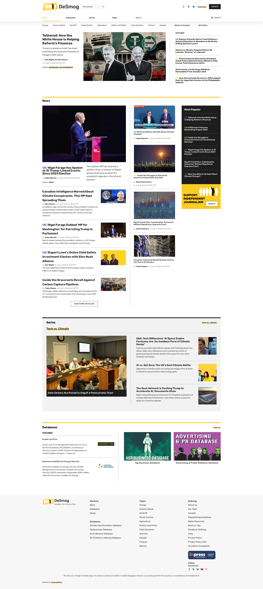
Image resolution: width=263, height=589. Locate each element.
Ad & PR (143, 513)
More (138, 18)
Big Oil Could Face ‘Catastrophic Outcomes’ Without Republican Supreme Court (154, 223)
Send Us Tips (194, 525)
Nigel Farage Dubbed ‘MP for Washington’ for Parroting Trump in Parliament (67, 229)
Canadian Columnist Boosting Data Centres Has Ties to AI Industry (154, 261)
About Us (192, 505)
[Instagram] (206, 569)
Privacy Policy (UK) (197, 542)
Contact (192, 513)
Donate (214, 6)
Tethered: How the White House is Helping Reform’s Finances (200, 118)
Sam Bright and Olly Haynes (56, 60)
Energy (142, 505)
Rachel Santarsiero (144, 182)
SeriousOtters (56, 582)
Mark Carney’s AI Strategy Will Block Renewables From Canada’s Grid (192, 70)
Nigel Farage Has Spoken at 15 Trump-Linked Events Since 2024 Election (62, 170)
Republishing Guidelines (199, 517)
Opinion (143, 546)
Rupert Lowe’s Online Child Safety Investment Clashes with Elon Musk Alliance (69, 257)
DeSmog (69, 7)
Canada (143, 538)
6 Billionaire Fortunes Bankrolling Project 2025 (196, 128)
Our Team (192, 509)
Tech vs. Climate (57, 328)
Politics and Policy (148, 525)
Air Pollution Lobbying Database (105, 538)
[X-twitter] (189, 7)
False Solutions (146, 529)
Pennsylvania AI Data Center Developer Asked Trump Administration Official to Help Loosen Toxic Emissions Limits (196, 61)
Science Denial (146, 509)
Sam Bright (49, 265)
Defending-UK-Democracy (61, 67)
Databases (95, 509)
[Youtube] (202, 569)
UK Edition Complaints (199, 546)
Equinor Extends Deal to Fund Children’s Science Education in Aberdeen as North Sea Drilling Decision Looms (196, 41)
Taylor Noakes (50, 288)
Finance (143, 542)
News (92, 505)
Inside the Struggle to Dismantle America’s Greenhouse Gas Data (150, 176)
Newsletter (193, 565)
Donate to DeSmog (197, 529)
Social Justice (146, 517)
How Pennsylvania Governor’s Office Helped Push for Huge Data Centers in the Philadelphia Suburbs (197, 80)
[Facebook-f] (183, 7)
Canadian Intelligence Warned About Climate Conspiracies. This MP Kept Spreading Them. (68, 196)
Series (93, 513)
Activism (143, 533)
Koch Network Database (101, 533)
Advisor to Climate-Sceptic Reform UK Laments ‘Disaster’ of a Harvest (193, 51)
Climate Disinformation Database (106, 525)
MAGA (51, 182)
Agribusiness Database (101, 529)
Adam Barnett (51, 178)
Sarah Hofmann (142, 229)
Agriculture (144, 521)
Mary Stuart (50, 204)
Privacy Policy (195, 538)
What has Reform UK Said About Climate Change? (154, 133)
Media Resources (196, 521)
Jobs (190, 533)
